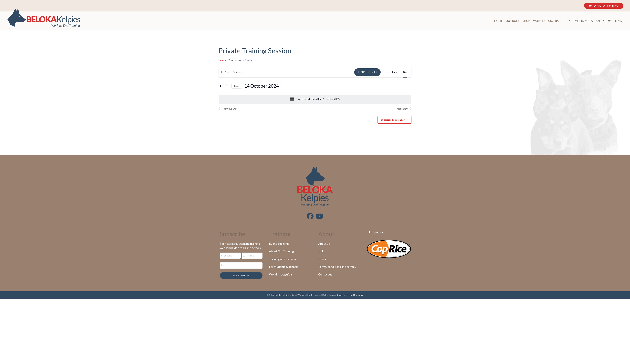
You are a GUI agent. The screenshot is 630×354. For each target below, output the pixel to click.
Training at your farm (282, 259)
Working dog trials (281, 274)
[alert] (315, 99)
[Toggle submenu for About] (603, 21)
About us (324, 243)
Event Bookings (279, 243)
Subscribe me (241, 275)
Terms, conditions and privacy (337, 266)
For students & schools (283, 266)
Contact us (325, 274)
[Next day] (227, 86)
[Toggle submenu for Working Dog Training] (569, 21)
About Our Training (281, 251)
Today (236, 86)
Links (321, 251)
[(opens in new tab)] (389, 248)
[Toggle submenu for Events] (586, 21)
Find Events (367, 72)
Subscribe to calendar (393, 119)
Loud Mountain (356, 295)
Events (222, 60)
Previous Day (229, 108)
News (322, 259)
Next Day (402, 108)
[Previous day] (220, 86)
